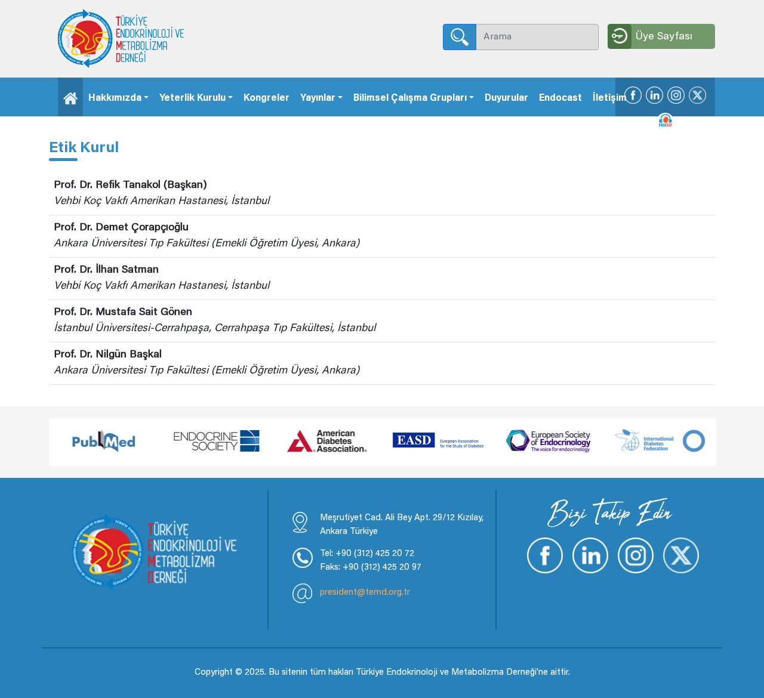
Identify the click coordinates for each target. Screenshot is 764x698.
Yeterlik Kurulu (192, 98)
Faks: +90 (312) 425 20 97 (370, 567)
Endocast (560, 98)
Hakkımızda (114, 98)
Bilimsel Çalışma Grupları (410, 98)
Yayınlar (317, 98)
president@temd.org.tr (365, 592)
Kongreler (266, 98)
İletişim (610, 98)
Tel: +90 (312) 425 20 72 (367, 553)
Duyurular (506, 98)
